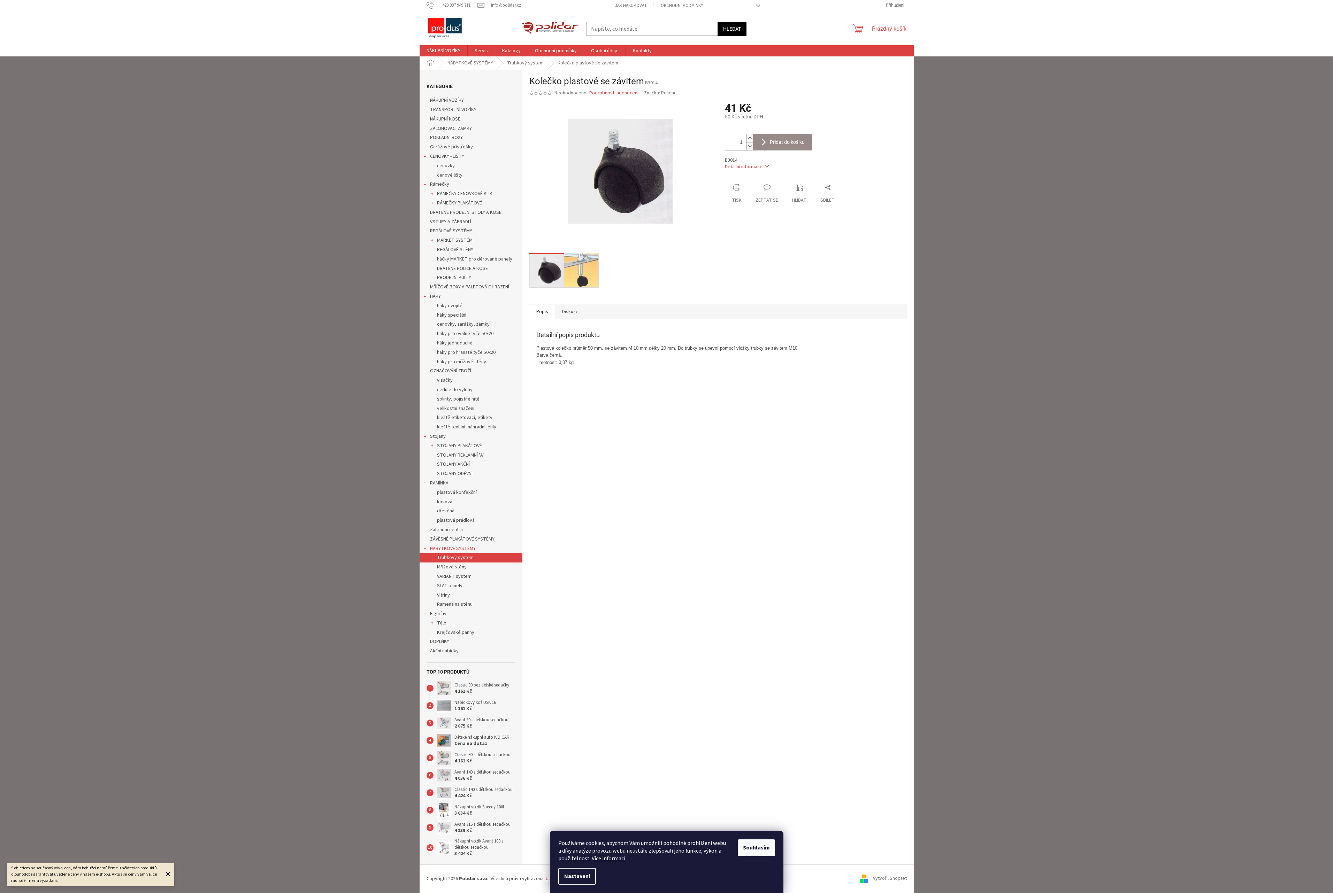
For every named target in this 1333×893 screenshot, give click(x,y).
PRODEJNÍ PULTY (454, 277)
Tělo (441, 623)
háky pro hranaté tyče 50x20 (466, 352)
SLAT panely (449, 585)
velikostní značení (455, 408)
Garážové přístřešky (451, 146)
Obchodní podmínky (682, 5)
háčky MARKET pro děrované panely (474, 259)
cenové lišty (449, 175)
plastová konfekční (457, 492)
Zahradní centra (446, 529)
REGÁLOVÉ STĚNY (455, 249)
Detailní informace (744, 166)
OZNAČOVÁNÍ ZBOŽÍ (450, 370)
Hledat (732, 29)
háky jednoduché (455, 343)
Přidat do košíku (787, 142)
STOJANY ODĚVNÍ (455, 473)
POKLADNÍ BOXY (446, 137)
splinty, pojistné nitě (458, 399)
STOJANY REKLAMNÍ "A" (460, 455)
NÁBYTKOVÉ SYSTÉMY (453, 548)
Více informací (608, 858)
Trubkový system (455, 557)
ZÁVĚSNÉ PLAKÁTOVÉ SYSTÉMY (462, 539)
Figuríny (438, 613)
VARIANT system (454, 576)
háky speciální (451, 315)
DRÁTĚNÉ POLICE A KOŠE (462, 268)
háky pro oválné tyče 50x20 (465, 333)
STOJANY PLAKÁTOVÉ (459, 445)
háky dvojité (449, 305)
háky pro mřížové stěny (461, 361)
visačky (445, 380)
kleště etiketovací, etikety (464, 417)
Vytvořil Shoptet (890, 878)
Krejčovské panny (455, 632)
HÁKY (435, 296)
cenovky (446, 165)
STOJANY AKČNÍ (453, 464)
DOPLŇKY (439, 641)
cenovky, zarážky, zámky (463, 324)
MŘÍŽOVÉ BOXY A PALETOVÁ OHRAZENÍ (469, 287)
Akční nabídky (444, 650)
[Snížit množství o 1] (749, 146)
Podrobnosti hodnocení (613, 93)
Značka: (660, 93)
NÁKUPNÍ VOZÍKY (447, 100)
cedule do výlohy (455, 389)
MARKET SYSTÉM (455, 240)
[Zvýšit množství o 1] (749, 138)
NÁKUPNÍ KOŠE (445, 119)
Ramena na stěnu (455, 604)
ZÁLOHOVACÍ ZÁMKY (451, 128)
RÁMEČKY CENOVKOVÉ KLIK (464, 193)
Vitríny (443, 595)
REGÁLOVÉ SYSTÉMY (451, 230)
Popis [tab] (542, 311)
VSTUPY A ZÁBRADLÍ (450, 221)
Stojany (438, 436)
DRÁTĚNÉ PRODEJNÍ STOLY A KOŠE (465, 212)
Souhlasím (756, 848)
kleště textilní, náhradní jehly (466, 427)
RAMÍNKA (439, 483)
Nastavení (577, 876)
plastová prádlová (456, 520)
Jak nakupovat (631, 5)
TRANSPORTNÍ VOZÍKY (453, 109)
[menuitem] (443, 50)
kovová (444, 501)
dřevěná (445, 510)
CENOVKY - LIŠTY (447, 156)
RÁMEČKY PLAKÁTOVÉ (459, 203)
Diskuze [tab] (570, 311)
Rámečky (439, 184)
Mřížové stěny (452, 567)
